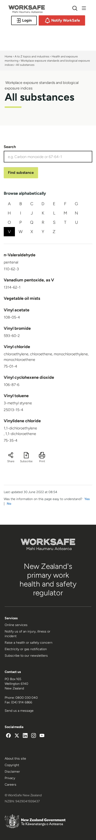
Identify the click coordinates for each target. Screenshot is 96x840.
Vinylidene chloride (22, 420)
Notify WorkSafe (65, 20)
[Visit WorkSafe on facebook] (8, 736)
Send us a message (19, 711)
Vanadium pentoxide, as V (29, 280)
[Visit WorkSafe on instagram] (33, 736)
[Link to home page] (26, 12)
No (9, 504)
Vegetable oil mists (22, 298)
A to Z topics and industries (32, 56)
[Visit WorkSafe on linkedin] (25, 736)
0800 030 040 (26, 698)
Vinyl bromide (17, 328)
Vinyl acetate (16, 310)
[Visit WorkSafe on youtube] (42, 736)
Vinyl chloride (17, 346)
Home (8, 56)
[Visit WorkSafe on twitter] (17, 736)
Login (27, 20)
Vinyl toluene (16, 395)
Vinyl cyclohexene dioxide (29, 377)
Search (10, 147)
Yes (87, 499)
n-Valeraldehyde (19, 254)
